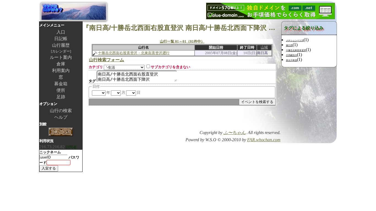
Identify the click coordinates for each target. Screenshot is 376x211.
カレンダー (61, 51)
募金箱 (60, 83)
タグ (92, 81)
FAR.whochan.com (263, 139)
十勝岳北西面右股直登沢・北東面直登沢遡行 (134, 53)
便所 (60, 90)
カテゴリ (96, 67)
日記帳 (60, 38)
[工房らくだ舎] (60, 132)
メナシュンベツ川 (295, 40)
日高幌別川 (291, 55)
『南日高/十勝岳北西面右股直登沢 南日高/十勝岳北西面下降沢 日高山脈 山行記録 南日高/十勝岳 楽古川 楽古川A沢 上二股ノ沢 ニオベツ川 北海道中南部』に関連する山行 (182, 27)
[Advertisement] (216, 120)
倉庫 (60, 64)
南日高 (289, 45)
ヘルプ (60, 117)
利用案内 (61, 70)
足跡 (60, 97)
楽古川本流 (291, 60)
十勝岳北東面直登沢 (296, 50)
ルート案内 (61, 57)
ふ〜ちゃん (235, 132)
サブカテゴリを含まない (170, 67)
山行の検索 (61, 110)
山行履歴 (61, 45)
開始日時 (216, 47)
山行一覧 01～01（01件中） (182, 41)
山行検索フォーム (106, 59)
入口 (60, 32)
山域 (264, 47)
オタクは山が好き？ (74, 11)
